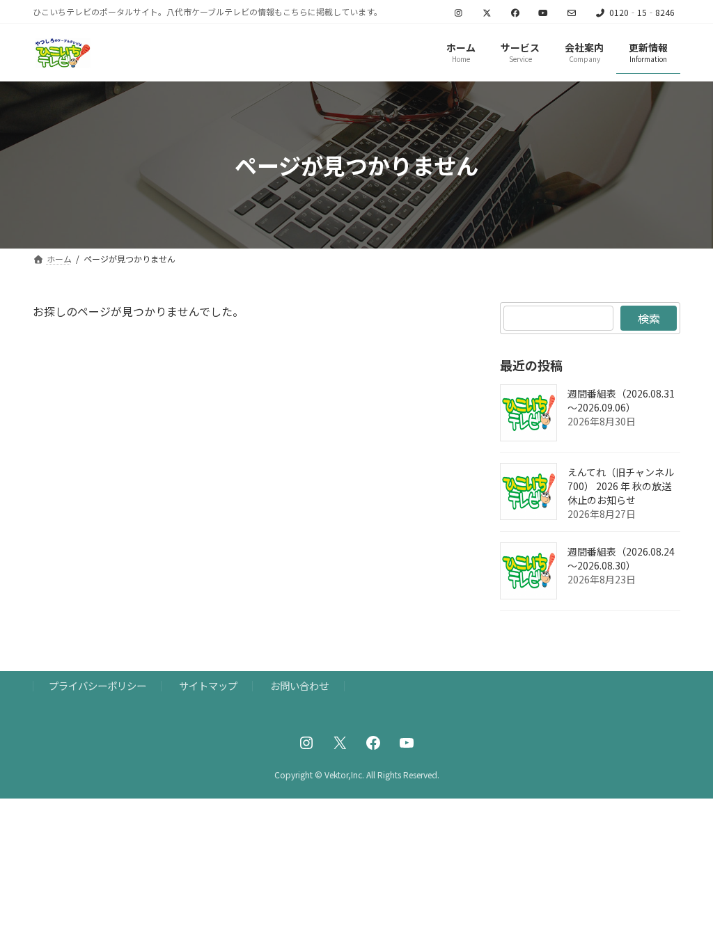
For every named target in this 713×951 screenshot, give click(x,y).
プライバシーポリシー (97, 685)
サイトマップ (208, 685)
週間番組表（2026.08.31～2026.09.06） (621, 401)
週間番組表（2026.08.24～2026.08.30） (621, 559)
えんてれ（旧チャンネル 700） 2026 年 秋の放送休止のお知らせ (620, 487)
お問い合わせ (299, 685)
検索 (648, 318)
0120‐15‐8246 (642, 12)
